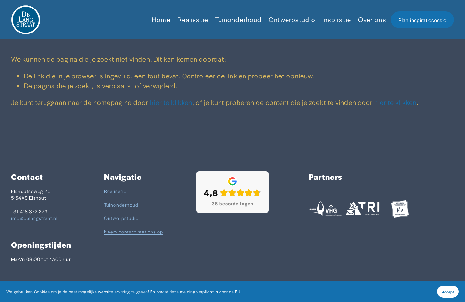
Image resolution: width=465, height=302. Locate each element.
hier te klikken (171, 102)
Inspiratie (336, 19)
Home (161, 19)
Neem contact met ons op (133, 231)
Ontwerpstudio (292, 19)
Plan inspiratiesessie (422, 20)
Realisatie (192, 19)
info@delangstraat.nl (34, 218)
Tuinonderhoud (238, 19)
